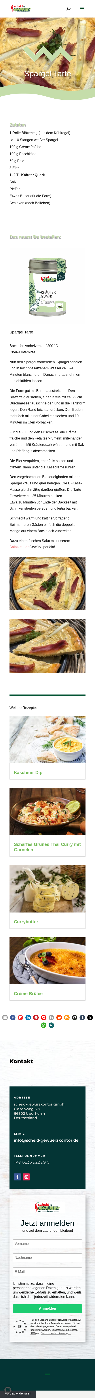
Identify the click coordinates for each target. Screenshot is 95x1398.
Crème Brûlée (28, 993)
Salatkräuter (19, 547)
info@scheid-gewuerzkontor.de (46, 1140)
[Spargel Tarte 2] (48, 672)
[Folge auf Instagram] (26, 1176)
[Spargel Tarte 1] (48, 610)
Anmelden (47, 1308)
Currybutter (26, 921)
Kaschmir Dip (28, 772)
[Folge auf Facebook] (17, 1176)
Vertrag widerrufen (18, 1393)
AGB (33, 1333)
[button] (5, 1017)
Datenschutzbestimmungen (56, 1333)
